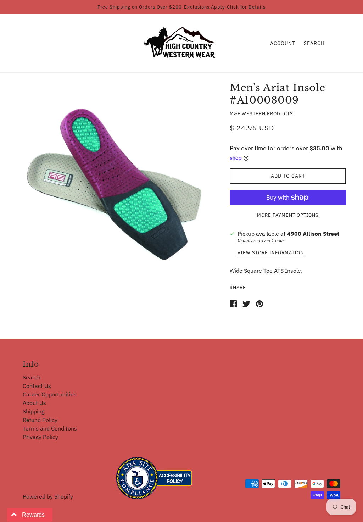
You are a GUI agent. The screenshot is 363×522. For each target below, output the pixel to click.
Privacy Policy (40, 436)
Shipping (33, 411)
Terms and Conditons (50, 428)
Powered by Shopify (48, 496)
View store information (271, 253)
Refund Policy (40, 419)
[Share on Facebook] (233, 303)
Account (282, 43)
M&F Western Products (261, 114)
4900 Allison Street (313, 233)
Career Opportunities (50, 394)
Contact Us (37, 385)
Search (314, 43)
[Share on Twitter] (246, 303)
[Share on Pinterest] (259, 303)
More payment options (288, 215)
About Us (34, 402)
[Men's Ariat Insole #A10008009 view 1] (115, 184)
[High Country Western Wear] (181, 42)
